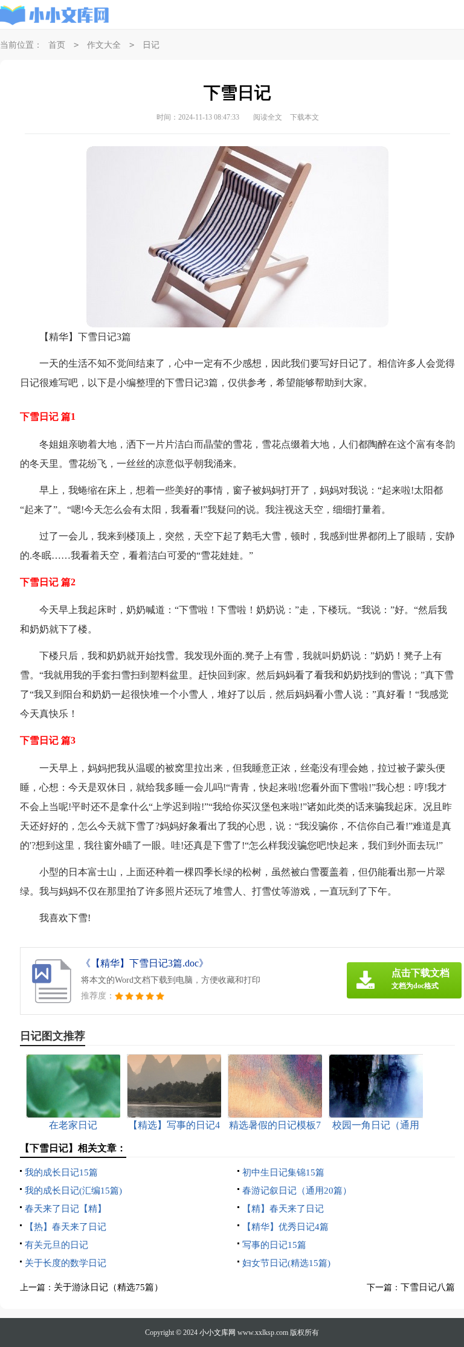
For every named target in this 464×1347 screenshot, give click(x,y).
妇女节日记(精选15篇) (286, 1263)
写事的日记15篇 (274, 1245)
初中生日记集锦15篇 (283, 1172)
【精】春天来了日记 (283, 1209)
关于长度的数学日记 (65, 1263)
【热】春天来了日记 (65, 1227)
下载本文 (304, 117)
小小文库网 (217, 1332)
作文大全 (104, 45)
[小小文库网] (54, 15)
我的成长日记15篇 (61, 1172)
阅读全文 (267, 117)
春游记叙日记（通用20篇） (297, 1190)
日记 (151, 45)
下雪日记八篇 (428, 1287)
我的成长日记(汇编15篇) (73, 1190)
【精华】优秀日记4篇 (285, 1227)
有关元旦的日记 (56, 1245)
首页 (56, 45)
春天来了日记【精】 (65, 1209)
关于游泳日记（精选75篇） (108, 1287)
